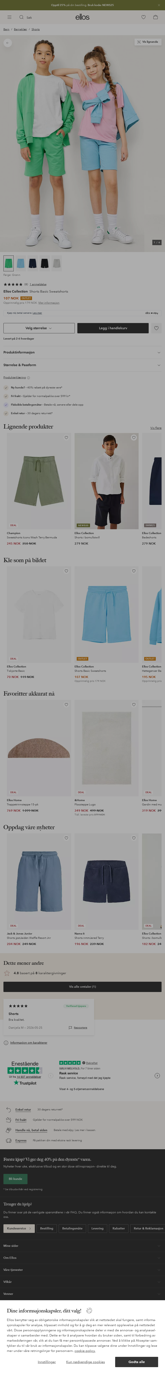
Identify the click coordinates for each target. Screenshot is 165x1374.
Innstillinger (47, 1362)
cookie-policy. (85, 1351)
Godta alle (136, 1362)
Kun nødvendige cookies (85, 1362)
